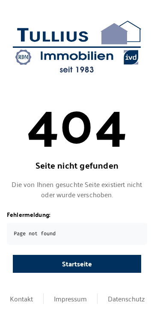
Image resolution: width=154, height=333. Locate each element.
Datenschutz (126, 298)
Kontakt (21, 298)
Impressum (70, 298)
